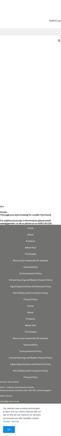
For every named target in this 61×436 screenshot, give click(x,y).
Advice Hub (30, 247)
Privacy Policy (30, 299)
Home (30, 228)
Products (55, 58)
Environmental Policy (31, 273)
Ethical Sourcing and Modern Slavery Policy (30, 279)
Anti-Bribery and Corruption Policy (30, 292)
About (30, 234)
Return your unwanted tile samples (30, 260)
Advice (56, 86)
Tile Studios (31, 253)
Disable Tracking (11, 421)
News (57, 124)
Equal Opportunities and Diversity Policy (30, 286)
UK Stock (55, 115)
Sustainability (52, 105)
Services (55, 96)
